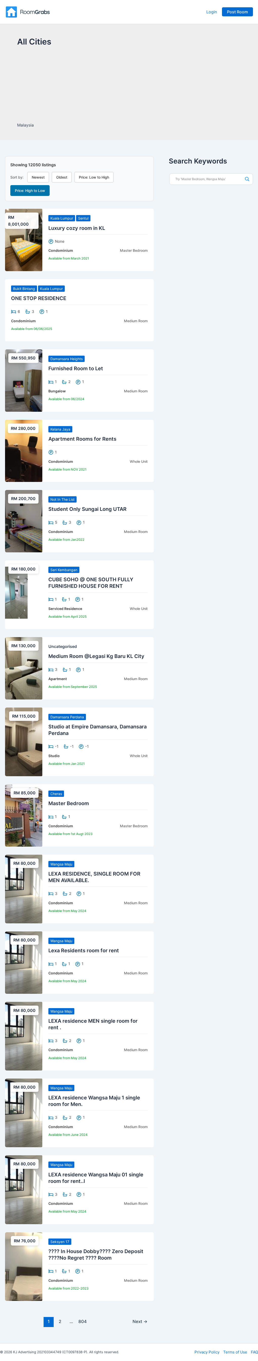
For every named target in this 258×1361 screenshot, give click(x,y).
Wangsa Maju (61, 864)
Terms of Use (235, 1352)
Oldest (61, 177)
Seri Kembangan (63, 570)
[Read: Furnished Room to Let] (23, 380)
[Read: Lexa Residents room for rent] (23, 962)
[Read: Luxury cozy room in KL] (23, 239)
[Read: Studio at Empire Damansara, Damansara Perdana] (23, 741)
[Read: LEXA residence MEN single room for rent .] (23, 1035)
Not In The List (62, 499)
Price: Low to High (94, 177)
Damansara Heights (66, 359)
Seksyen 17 (59, 1242)
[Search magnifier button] (247, 179)
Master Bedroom (68, 803)
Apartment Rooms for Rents (82, 439)
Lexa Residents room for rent (83, 950)
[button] (237, 11)
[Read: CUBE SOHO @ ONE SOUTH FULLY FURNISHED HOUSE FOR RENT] (23, 594)
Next (140, 1321)
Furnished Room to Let (75, 368)
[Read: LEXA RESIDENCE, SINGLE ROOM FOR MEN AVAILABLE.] (23, 888)
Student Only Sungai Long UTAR (87, 509)
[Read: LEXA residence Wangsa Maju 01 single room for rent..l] (23, 1189)
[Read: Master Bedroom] (23, 814)
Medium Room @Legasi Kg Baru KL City (96, 656)
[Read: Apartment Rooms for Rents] (23, 450)
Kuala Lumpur (61, 218)
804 (82, 1321)
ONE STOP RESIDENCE (38, 298)
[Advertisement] (129, 85)
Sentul (83, 218)
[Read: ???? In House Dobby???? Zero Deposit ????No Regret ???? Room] (23, 1266)
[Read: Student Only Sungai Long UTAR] (23, 520)
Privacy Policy (207, 1352)
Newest (38, 177)
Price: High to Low (30, 190)
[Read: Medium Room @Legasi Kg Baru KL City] (23, 667)
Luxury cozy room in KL (76, 228)
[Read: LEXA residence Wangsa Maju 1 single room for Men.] (23, 1112)
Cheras (56, 794)
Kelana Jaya (60, 429)
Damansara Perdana (67, 717)
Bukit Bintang (24, 288)
